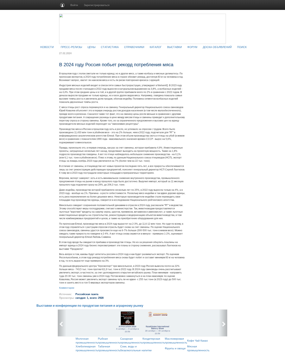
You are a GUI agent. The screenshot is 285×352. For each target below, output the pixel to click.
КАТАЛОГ (156, 47)
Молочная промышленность (87, 340)
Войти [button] (74, 5)
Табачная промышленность (109, 348)
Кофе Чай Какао (197, 340)
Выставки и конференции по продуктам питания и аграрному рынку (89, 305)
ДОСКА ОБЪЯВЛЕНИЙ (217, 47)
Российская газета (86, 294)
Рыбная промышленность (109, 340)
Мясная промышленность (198, 348)
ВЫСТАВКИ (174, 47)
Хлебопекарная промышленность (87, 348)
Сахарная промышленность (131, 340)
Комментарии (66, 288)
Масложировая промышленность (176, 340)
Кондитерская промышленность (153, 340)
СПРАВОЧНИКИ (134, 47)
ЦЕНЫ (91, 47)
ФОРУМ (192, 47)
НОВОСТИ (47, 47)
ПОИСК (242, 47)
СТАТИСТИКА (110, 47)
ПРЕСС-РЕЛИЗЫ (71, 47)
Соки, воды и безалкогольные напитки (136, 348)
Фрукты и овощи (175, 348)
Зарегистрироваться (97, 5)
